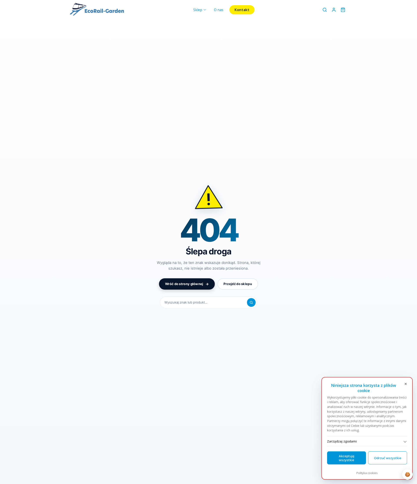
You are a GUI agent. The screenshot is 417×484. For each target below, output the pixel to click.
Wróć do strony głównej (187, 284)
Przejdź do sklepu (237, 284)
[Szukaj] (251, 302)
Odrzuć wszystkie (387, 458)
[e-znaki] (97, 10)
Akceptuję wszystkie (346, 458)
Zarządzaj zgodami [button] (342, 441)
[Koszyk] (343, 9)
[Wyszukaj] (324, 9)
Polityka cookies (367, 473)
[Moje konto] (333, 9)
